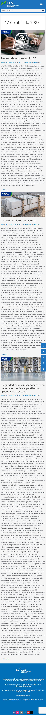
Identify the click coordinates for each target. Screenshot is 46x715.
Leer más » (4, 190)
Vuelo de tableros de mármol (18, 220)
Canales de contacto (23, 696)
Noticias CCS (19, 62)
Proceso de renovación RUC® (18, 58)
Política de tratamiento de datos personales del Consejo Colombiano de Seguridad (23, 685)
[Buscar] (43, 10)
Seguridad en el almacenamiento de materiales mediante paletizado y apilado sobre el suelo (23, 388)
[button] (41, 3)
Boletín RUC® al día (7, 62)
